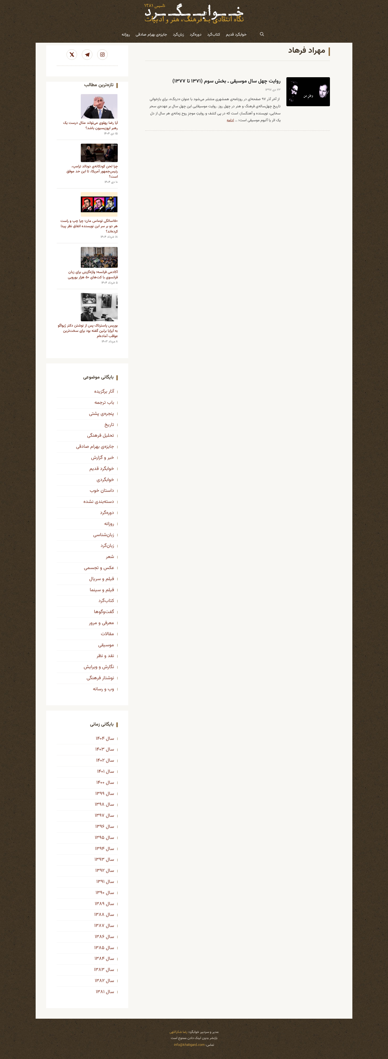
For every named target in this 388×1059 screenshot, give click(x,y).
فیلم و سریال (101, 579)
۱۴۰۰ (100, 782)
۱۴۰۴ (100, 738)
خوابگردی (105, 480)
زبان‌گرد (178, 35)
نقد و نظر (105, 656)
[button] (262, 35)
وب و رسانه (103, 689)
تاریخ (109, 425)
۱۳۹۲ (100, 871)
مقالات (107, 634)
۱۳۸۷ (99, 926)
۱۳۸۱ (100, 992)
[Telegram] (87, 54)
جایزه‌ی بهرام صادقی (151, 35)
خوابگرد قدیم (236, 35)
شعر (110, 557)
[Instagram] (102, 54)
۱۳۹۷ (100, 815)
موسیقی (106, 645)
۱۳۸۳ (99, 970)
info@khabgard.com (189, 1045)
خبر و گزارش (102, 458)
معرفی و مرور (101, 623)
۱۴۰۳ (100, 749)
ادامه (230, 120)
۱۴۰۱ (101, 771)
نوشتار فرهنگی (100, 678)
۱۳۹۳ (99, 859)
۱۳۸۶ (100, 937)
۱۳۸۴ (99, 959)
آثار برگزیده (104, 391)
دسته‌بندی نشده (98, 502)
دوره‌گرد (195, 35)
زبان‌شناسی (103, 535)
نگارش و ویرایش (99, 667)
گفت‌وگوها (104, 612)
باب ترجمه (104, 402)
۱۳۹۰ (100, 893)
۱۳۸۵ (99, 948)
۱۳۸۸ (99, 915)
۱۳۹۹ (100, 794)
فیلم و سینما (102, 590)
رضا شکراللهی (178, 1032)
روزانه (126, 35)
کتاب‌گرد (213, 35)
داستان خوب (102, 490)
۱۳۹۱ (100, 882)
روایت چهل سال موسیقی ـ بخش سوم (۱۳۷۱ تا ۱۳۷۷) (226, 81)
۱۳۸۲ (100, 981)
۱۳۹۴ (100, 849)
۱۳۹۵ (100, 838)
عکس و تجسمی (99, 568)
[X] (72, 54)
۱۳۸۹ (100, 904)
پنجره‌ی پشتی (101, 413)
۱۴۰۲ (100, 760)
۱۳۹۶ (100, 826)
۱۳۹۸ (100, 804)
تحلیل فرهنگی (100, 435)
